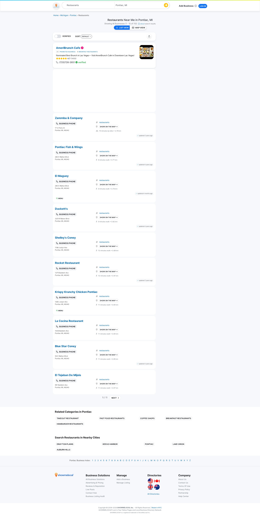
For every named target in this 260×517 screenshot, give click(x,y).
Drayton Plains (65, 444)
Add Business (186, 5)
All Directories (153, 494)
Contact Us (183, 483)
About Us (182, 479)
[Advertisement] (180, 51)
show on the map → (109, 127)
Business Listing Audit (95, 496)
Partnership (183, 493)
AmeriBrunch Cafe (68, 48)
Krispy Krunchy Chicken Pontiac (76, 292)
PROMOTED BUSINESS (67, 52)
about (148, 24)
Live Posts (90, 489)
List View (124, 27)
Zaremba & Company (69, 118)
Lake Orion (178, 444)
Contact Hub (91, 493)
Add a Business (123, 479)
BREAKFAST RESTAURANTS (88, 52)
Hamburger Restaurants (70, 424)
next (114, 398)
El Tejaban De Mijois (68, 375)
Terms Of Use (184, 486)
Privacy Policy (184, 489)
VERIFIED (66, 36)
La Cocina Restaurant (69, 321)
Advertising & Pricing (94, 483)
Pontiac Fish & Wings (69, 147)
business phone (67, 123)
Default (86, 36)
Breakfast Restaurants (178, 418)
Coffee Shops (147, 418)
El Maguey (62, 176)
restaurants (104, 122)
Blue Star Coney (65, 346)
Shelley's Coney (65, 237)
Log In (203, 6)
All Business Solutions (95, 479)
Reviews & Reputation (95, 486)
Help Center (183, 496)
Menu (60, 311)
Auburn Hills (63, 449)
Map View (140, 27)
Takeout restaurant (68, 418)
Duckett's (61, 208)
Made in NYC (157, 508)
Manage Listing (123, 483)
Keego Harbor (110, 444)
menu (60, 198)
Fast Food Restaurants (112, 418)
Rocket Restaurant (67, 263)
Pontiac (149, 444)
